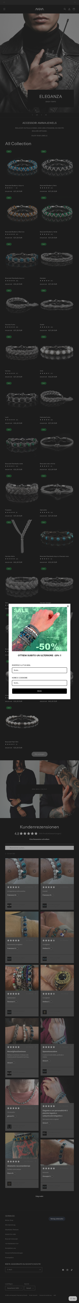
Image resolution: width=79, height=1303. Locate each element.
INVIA (39, 691)
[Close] (67, 606)
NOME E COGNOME (19, 678)
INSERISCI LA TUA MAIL (21, 665)
